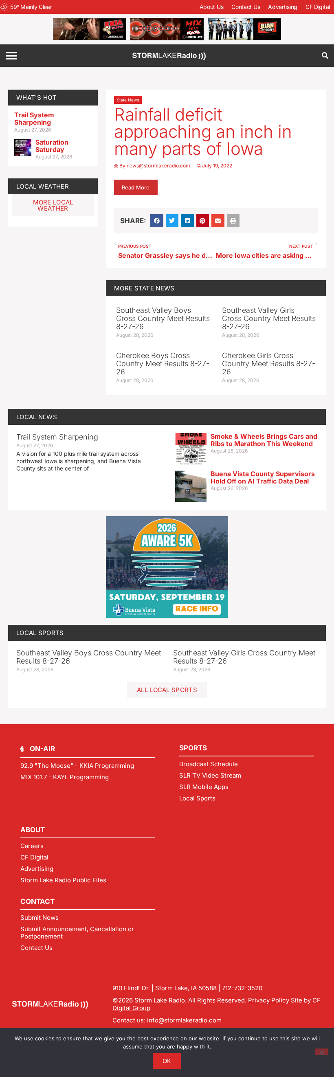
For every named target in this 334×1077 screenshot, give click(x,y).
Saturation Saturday (51, 146)
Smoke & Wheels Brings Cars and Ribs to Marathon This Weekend (264, 440)
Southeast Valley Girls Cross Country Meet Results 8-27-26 (269, 318)
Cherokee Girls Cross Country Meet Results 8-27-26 (268, 363)
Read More (135, 187)
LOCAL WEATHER (42, 186)
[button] (11, 55)
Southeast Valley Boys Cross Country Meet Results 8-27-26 (163, 318)
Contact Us (245, 6)
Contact (37, 901)
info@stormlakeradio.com (184, 1020)
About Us (212, 6)
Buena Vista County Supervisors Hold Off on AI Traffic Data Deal (263, 477)
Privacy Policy (268, 1000)
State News (128, 99)
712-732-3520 (242, 988)
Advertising (282, 6)
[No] (321, 1051)
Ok (167, 1061)
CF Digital (317, 6)
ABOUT (32, 830)
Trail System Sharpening (34, 118)
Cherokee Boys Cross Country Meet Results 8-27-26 (162, 363)
